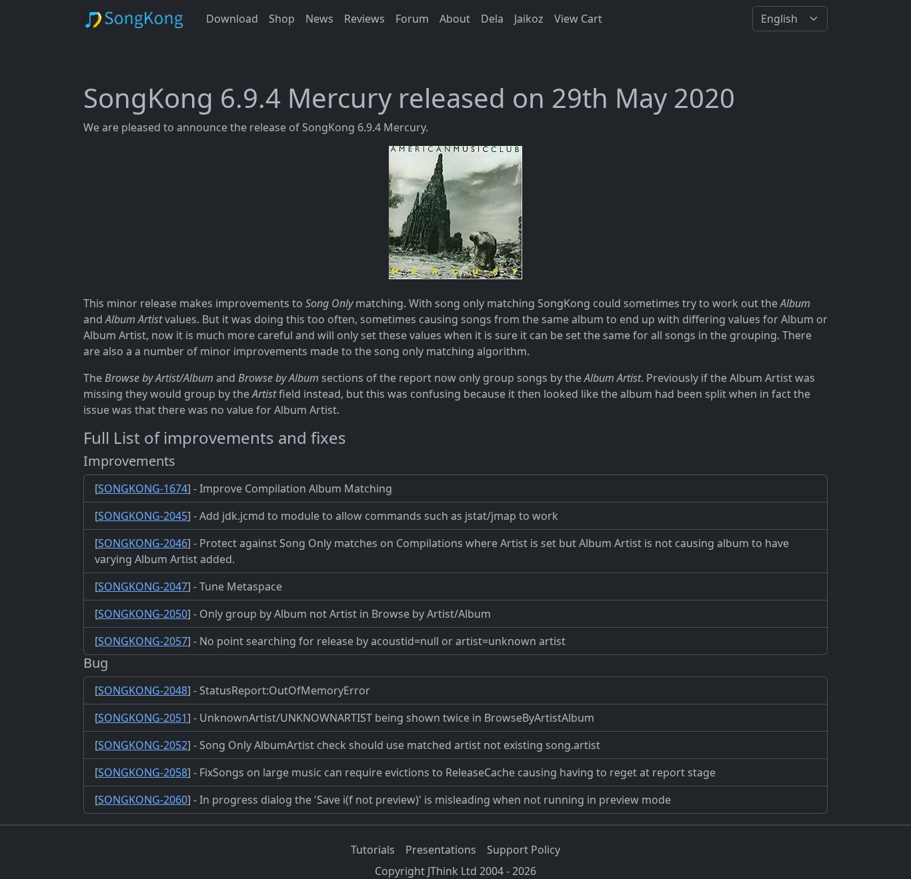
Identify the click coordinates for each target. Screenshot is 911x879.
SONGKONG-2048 (142, 690)
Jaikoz (529, 18)
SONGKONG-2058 (142, 772)
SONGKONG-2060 (142, 799)
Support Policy (523, 849)
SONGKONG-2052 (142, 745)
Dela (492, 18)
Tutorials (373, 849)
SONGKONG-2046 (142, 543)
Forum (412, 18)
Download (232, 18)
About (454, 18)
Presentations (440, 849)
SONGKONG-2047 (142, 586)
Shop (282, 18)
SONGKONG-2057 (142, 641)
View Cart (578, 18)
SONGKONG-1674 (142, 488)
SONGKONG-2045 (142, 515)
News (319, 18)
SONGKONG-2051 (142, 717)
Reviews (364, 18)
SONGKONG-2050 (142, 613)
